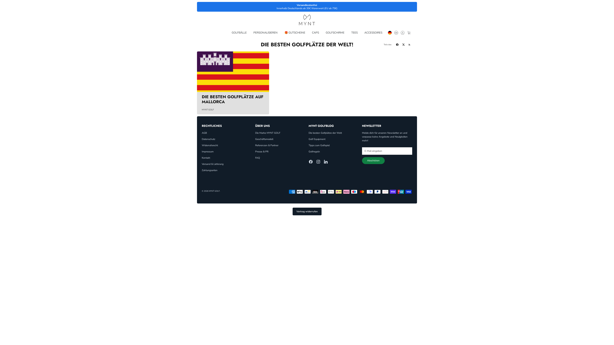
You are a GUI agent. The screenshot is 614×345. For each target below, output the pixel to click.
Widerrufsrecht (210, 145)
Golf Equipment (317, 139)
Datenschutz (208, 139)
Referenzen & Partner (266, 145)
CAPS (315, 32)
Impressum (208, 151)
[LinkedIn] (326, 161)
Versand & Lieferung (213, 164)
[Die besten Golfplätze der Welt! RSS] (409, 44)
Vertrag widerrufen (307, 211)
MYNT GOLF (214, 191)
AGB (204, 132)
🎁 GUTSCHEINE (294, 32)
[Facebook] (311, 161)
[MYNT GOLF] (307, 20)
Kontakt (206, 157)
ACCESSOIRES (373, 32)
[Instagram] (318, 161)
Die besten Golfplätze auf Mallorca (232, 99)
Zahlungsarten (209, 170)
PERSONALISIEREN (265, 32)
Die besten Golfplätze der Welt (325, 132)
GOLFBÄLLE (239, 32)
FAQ (257, 157)
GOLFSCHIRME (335, 32)
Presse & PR (261, 151)
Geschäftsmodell (264, 139)
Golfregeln (314, 151)
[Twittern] (403, 44)
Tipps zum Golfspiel (319, 145)
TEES (354, 32)
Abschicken (373, 160)
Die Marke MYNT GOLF (267, 132)
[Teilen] (397, 44)
